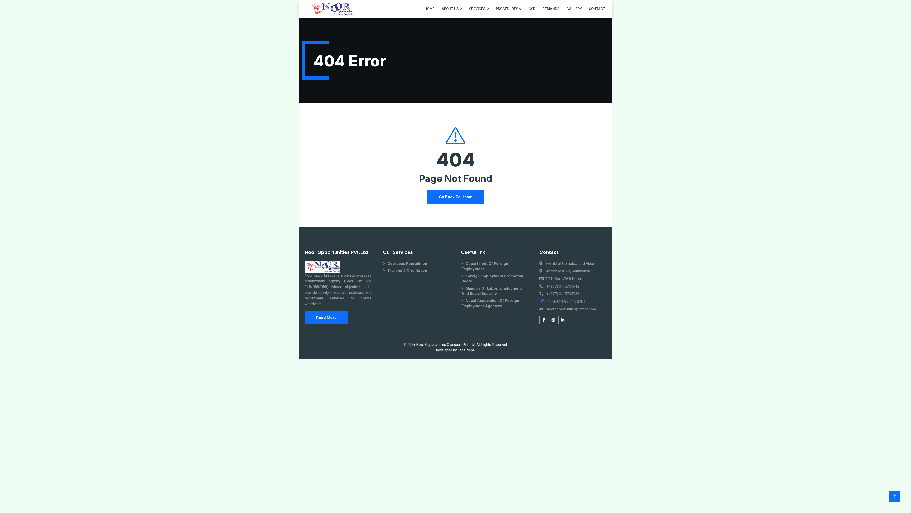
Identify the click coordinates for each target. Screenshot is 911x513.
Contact (597, 8)
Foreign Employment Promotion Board (492, 279)
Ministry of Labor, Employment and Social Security (491, 291)
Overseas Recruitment (407, 263)
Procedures (507, 8)
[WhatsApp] (550, 301)
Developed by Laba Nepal (455, 350)
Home (429, 8)
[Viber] (543, 301)
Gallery (574, 8)
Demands (550, 8)
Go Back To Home (455, 197)
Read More (326, 317)
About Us (450, 8)
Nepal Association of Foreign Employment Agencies (490, 303)
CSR (532, 8)
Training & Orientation (407, 270)
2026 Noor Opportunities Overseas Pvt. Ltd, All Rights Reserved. (457, 344)
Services (477, 8)
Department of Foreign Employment (484, 266)
